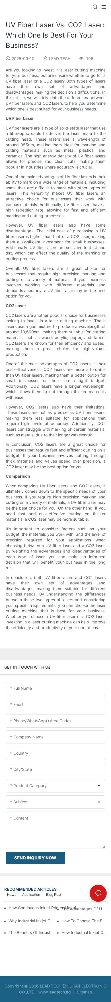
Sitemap (84, 991)
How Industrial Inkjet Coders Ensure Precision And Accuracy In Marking (84, 932)
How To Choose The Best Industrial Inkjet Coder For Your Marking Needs (84, 920)
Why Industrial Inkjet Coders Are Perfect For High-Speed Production (31, 920)
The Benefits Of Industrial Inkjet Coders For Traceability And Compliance (31, 932)
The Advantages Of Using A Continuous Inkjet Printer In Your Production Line (84, 908)
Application (31, 894)
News (11, 894)
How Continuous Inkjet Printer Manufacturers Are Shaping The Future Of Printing (45, 907)
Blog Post (53, 894)
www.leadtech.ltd (54, 991)
